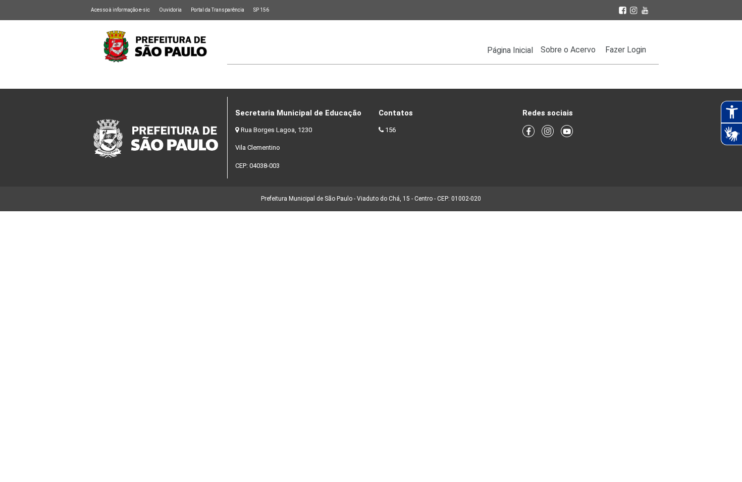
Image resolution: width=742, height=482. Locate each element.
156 (390, 130)
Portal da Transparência (217, 10)
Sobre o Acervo (568, 49)
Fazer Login (625, 49)
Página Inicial (510, 50)
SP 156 (261, 10)
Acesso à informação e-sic (120, 10)
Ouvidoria (170, 10)
